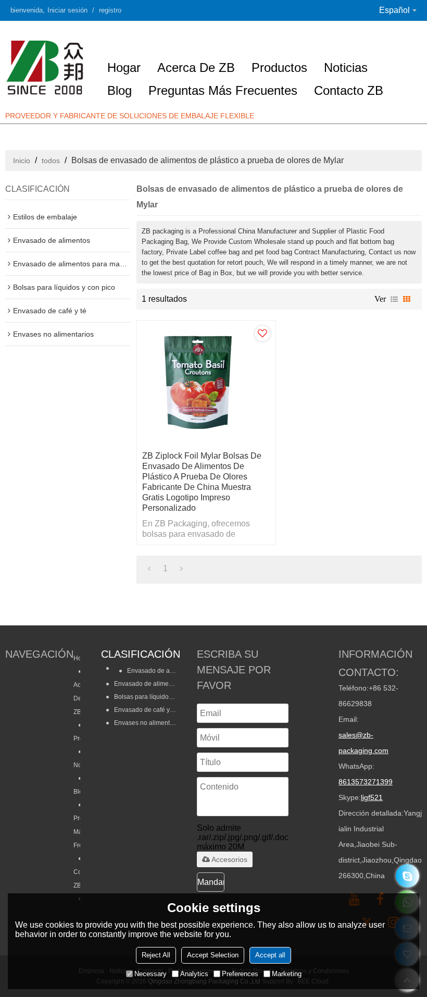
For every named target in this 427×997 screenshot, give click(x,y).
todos (51, 160)
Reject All (156, 955)
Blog (119, 90)
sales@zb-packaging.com (363, 743)
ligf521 (372, 797)
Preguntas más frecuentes (222, 90)
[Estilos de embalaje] (138, 657)
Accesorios (229, 859)
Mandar (210, 882)
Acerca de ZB (196, 67)
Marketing (287, 974)
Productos (279, 67)
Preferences (240, 974)
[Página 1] (149, 568)
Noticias (346, 67)
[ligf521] (407, 876)
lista (394, 299)
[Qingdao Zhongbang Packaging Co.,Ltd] (47, 67)
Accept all (270, 955)
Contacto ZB (348, 90)
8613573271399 (365, 782)
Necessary (150, 974)
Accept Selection (212, 955)
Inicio (21, 160)
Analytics (194, 974)
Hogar (124, 67)
